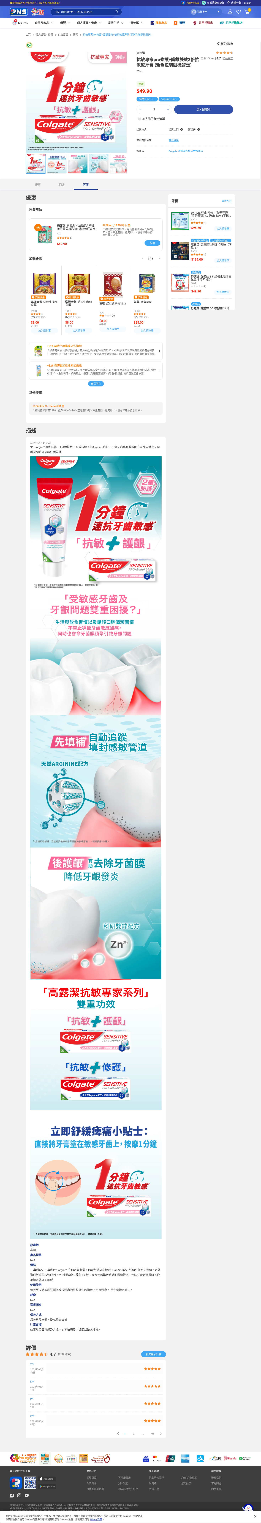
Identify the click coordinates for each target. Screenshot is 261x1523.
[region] (130, 1517)
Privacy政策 (96, 1519)
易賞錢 (152, 1483)
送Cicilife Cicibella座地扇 (170, 99)
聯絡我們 (216, 1477)
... (143, 1433)
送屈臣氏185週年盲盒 (148, 99)
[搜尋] (117, 11)
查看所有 (96, 383)
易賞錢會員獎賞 (215, 2)
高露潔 (141, 53)
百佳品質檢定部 (95, 1488)
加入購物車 (204, 109)
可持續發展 (124, 1477)
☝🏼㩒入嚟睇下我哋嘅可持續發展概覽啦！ (29, 3)
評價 (86, 184)
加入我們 (123, 1483)
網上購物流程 (156, 1477)
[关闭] (255, 1516)
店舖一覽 (236, 2)
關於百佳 (91, 1477)
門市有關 (216, 1488)
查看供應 (174, 140)
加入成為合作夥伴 (128, 1488)
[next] (159, 258)
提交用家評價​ (153, 1354)
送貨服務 (186, 1483)
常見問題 (216, 1483)
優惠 (38, 184)
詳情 (152, 242)
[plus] (168, 109)
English (247, 3)
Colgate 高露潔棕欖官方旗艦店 (186, 151)
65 (152, 1433)
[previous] (118, 1433)
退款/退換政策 (189, 1477)
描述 (62, 184)
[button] (206, 11)
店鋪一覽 (154, 1488)
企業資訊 (91, 1483)
